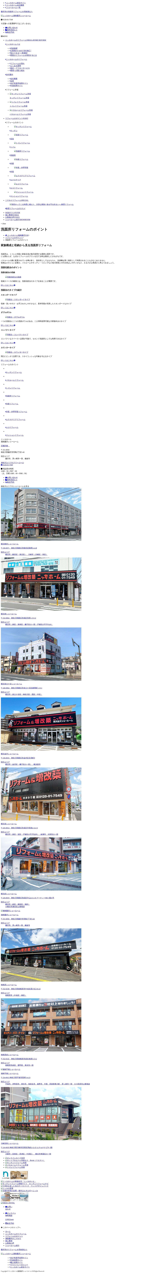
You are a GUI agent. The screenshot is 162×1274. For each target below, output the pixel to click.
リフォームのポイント (16, 118)
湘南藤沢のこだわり (13, 1238)
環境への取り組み (17, 70)
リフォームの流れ (17, 63)
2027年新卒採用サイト (19, 83)
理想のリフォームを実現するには (23, 55)
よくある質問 (15, 66)
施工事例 (12, 215)
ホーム (8, 1231)
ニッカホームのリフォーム (25, 40)
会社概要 (13, 79)
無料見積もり (12, 30)
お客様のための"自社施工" (20, 51)
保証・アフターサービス (20, 68)
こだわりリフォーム (16, 200)
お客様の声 (12, 217)
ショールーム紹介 (17, 220)
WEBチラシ (12, 213)
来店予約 (10, 32)
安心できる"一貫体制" (19, 53)
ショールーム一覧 (13, 7)
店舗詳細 (4, 446)
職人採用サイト (16, 1262)
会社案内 (9, 75)
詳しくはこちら (7, 285)
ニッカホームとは (13, 44)
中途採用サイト (16, 86)
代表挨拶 (13, 48)
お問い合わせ (12, 28)
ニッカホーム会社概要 (15, 5)
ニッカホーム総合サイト (16, 3)
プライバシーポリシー (19, 1265)
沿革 (12, 81)
